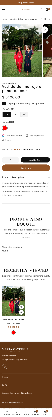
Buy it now (26, 168)
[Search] (41, 9)
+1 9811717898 (9, 355)
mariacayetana (9, 83)
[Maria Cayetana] (26, 9)
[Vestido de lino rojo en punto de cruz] (13, 301)
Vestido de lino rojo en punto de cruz (13, 321)
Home (4, 19)
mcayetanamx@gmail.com (14, 359)
